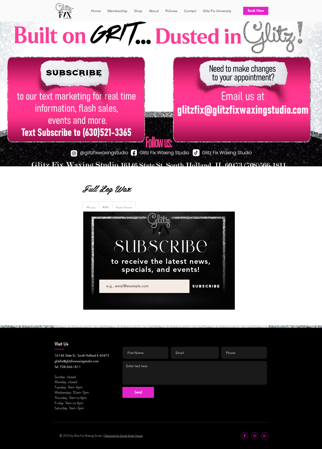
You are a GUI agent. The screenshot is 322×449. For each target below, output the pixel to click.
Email (103, 276)
